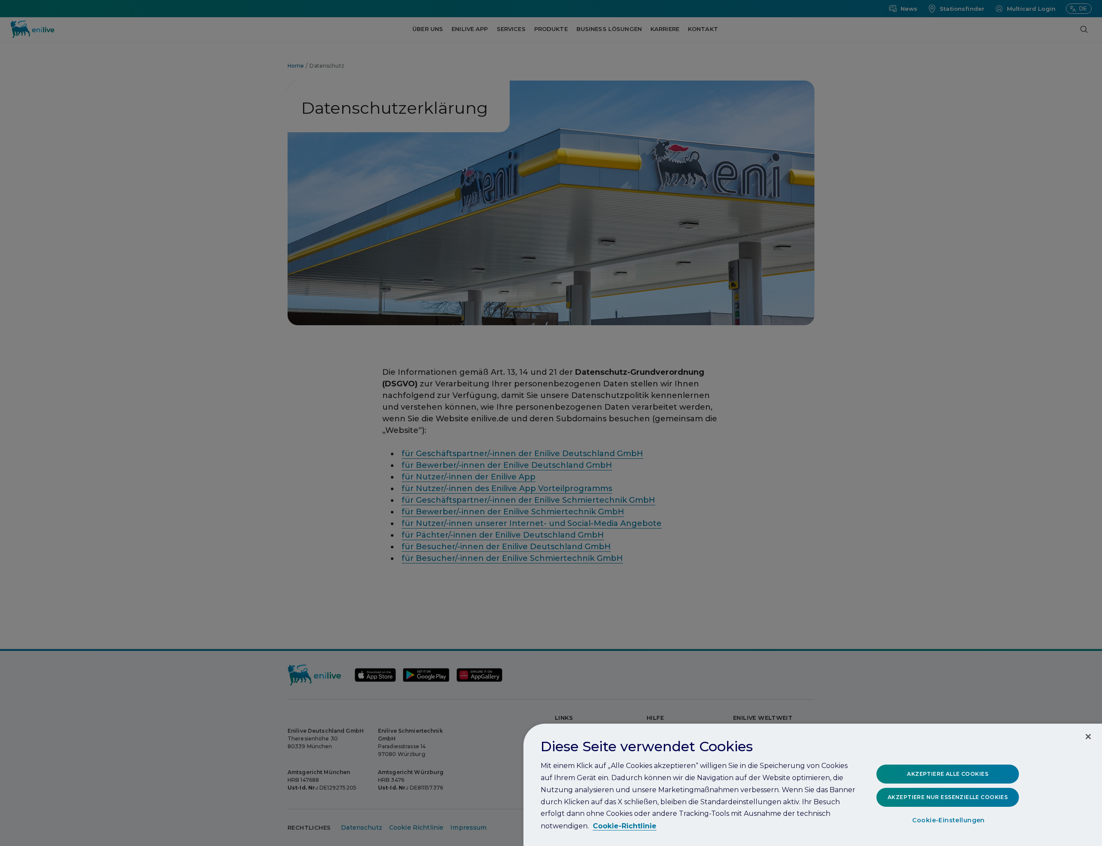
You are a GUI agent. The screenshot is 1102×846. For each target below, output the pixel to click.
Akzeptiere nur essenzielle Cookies (948, 797)
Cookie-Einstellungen (948, 820)
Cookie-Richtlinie (624, 826)
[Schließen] (1088, 736)
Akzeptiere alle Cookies (947, 774)
